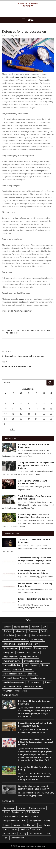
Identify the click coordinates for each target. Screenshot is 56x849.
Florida (46, 605)
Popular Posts (26, 456)
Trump (37, 474)
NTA (35, 757)
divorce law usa (21, 639)
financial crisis (23, 652)
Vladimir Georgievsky (23, 311)
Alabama (32, 520)
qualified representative (14, 682)
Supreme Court (24, 490)
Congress (33, 631)
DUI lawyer (17, 456)
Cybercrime (37, 548)
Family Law (8, 652)
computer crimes (40, 545)
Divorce (7, 639)
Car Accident (33, 450)
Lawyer (47, 487)
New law (17, 474)
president (32, 674)
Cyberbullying (34, 577)
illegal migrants (10, 657)
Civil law (33, 471)
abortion (32, 793)
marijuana (21, 299)
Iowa (47, 793)
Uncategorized (17, 838)
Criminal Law (13, 330)
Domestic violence (29, 816)
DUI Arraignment (11, 648)
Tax (36, 760)
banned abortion (43, 520)
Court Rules (41, 471)
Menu (30, 20)
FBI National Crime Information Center (32, 505)
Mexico (27, 508)
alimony (7, 627)
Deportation (23, 635)
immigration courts (28, 657)
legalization (23, 776)
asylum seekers (21, 627)
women (22, 526)
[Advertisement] (28, 13)
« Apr (12, 429)
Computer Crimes (25, 548)
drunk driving (23, 453)
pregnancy (37, 796)
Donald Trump (37, 639)
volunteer (8, 691)
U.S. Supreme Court (12, 686)
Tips (32, 508)
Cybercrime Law (38, 564)
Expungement (40, 648)
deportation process (41, 635)
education (43, 730)
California (32, 502)
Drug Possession (30, 330)
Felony (47, 820)
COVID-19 (33, 730)
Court (39, 502)
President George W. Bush (15, 678)
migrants (17, 669)
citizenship (20, 631)
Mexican (44, 665)
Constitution (34, 773)
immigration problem (33, 661)
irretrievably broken (12, 665)
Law (7, 474)
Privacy (36, 592)
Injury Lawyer (45, 825)
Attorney (35, 627)
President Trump (27, 474)
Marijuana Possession (30, 829)
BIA (44, 627)
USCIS (46, 760)
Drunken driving (35, 453)
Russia (47, 564)
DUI (43, 453)
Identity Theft (23, 608)
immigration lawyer (12, 661)
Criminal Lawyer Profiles (28, 5)
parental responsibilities (14, 674)
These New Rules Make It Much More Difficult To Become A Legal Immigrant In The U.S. (35, 742)
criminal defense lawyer (26, 77)
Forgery (16, 825)
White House (21, 691)
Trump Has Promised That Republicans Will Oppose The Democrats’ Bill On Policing (36, 465)
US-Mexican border (32, 686)
